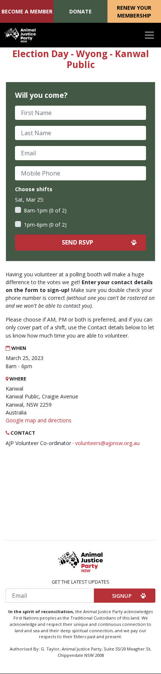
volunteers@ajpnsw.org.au (107, 443)
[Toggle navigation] (149, 35)
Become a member (26, 11)
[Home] (20, 35)
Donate (80, 11)
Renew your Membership (134, 11)
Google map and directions (39, 420)
